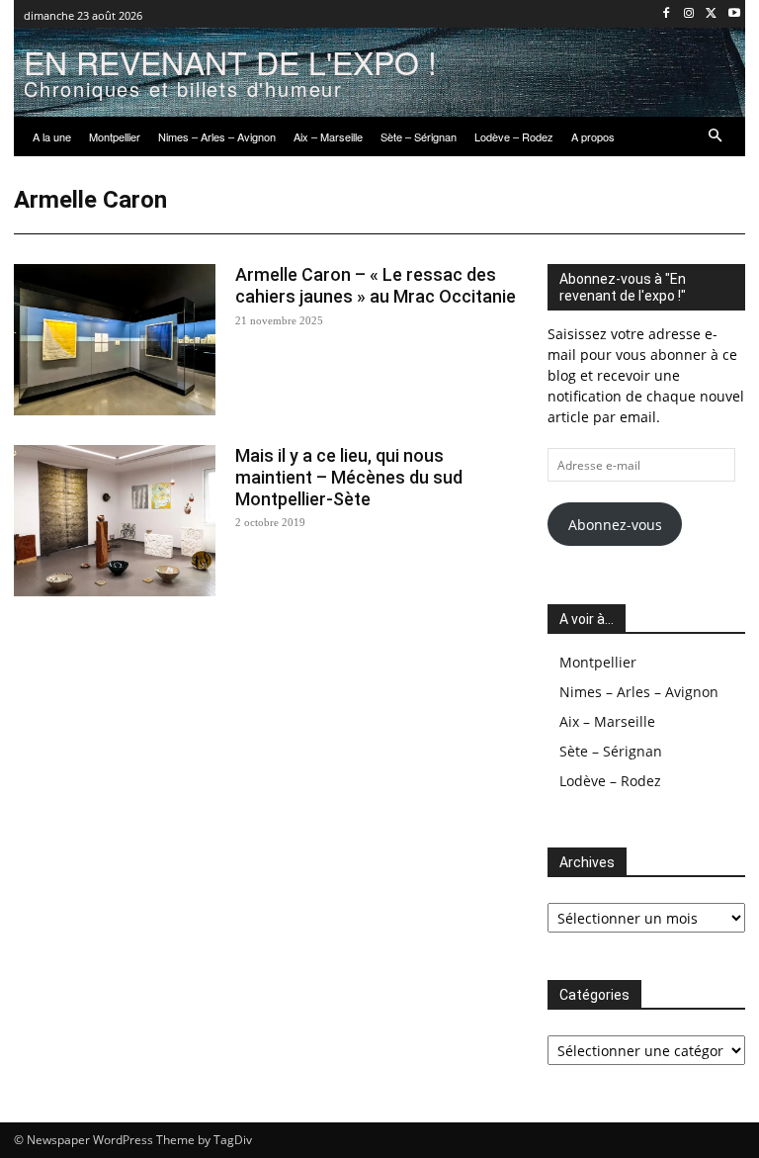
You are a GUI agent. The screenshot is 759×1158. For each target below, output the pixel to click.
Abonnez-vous (615, 524)
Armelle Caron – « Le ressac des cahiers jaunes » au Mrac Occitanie (375, 285)
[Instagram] (689, 14)
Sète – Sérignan (610, 751)
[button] (716, 137)
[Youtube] (733, 14)
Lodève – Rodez (610, 780)
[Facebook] (666, 14)
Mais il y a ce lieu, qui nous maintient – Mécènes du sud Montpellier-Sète (349, 476)
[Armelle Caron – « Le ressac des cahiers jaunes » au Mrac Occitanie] (114, 339)
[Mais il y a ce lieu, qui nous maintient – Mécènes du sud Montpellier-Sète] (114, 520)
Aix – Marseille (607, 721)
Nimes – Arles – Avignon (638, 691)
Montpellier (597, 662)
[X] (711, 14)
